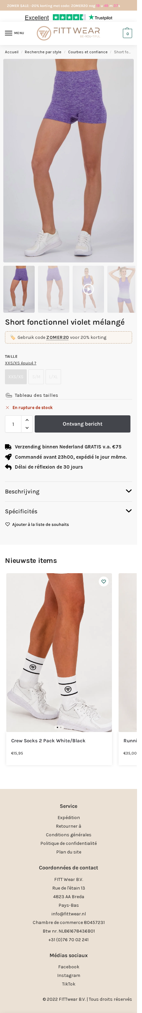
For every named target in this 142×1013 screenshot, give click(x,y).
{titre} (60, 565)
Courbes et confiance (88, 52)
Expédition (68, 817)
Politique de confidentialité (68, 843)
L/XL (53, 376)
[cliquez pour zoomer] (68, 160)
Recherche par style (43, 52)
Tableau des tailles (36, 395)
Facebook (68, 967)
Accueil (11, 52)
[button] (127, 448)
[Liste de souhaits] (104, 581)
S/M (36, 376)
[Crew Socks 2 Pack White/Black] (59, 652)
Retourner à (68, 826)
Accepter (68, 516)
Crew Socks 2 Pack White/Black (48, 740)
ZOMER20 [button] (57, 337)
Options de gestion (68, 553)
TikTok (68, 984)
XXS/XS (15, 376)
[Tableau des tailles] (9, 395)
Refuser (68, 534)
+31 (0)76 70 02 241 (69, 940)
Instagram (68, 975)
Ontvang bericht (82, 424)
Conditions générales (68, 835)
